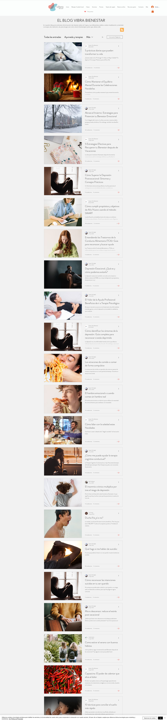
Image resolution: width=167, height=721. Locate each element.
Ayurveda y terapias (73, 37)
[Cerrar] (165, 718)
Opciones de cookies (150, 718)
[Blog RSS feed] (122, 30)
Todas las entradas (52, 37)
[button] (152, 11)
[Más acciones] (119, 46)
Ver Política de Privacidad (16, 719)
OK (160, 718)
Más (88, 37)
